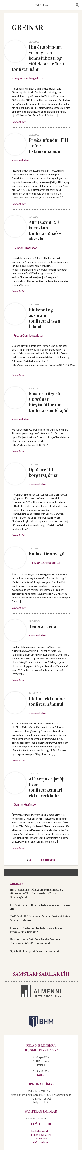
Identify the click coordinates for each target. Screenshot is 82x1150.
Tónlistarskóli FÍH (41, 1131)
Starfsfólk (41, 1138)
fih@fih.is (41, 1075)
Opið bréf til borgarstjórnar (44, 472)
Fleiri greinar (48, 859)
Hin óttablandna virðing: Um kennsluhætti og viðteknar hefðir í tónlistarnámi (38, 58)
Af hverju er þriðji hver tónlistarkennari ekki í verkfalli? (47, 787)
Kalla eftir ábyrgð (46, 554)
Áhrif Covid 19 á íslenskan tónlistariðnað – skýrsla (45, 230)
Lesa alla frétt (19, 121)
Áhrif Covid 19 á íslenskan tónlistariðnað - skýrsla (39, 916)
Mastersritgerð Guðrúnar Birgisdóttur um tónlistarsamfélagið (48, 402)
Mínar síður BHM (41, 1134)
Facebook (30, 1117)
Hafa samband (41, 1142)
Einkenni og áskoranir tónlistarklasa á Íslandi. (44, 318)
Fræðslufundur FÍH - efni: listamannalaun (34, 905)
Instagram (42, 1117)
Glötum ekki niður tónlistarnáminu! (47, 701)
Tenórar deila (42, 626)
